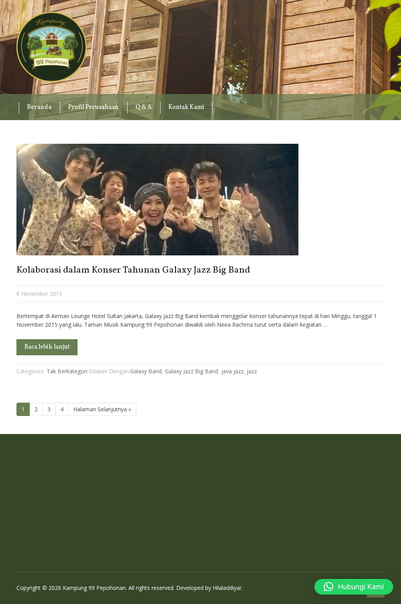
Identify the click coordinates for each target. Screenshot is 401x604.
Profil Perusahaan (93, 107)
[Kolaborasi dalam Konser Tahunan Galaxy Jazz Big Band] (200, 199)
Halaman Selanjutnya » (102, 409)
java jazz (232, 371)
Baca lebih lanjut (47, 347)
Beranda (39, 107)
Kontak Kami (186, 107)
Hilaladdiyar (227, 587)
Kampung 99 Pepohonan (51, 47)
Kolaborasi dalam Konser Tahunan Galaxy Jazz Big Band (133, 270)
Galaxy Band (146, 371)
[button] (353, 587)
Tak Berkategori (67, 371)
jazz (252, 371)
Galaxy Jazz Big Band (191, 371)
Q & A (143, 107)
